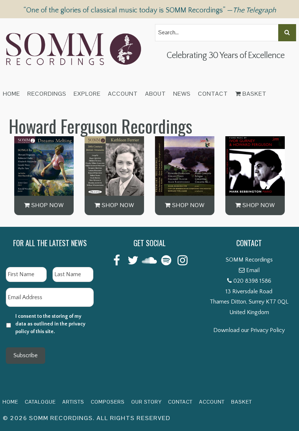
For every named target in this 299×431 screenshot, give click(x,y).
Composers (108, 401)
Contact (213, 94)
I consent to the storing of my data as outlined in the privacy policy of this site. (50, 324)
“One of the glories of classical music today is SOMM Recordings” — (149, 10)
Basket (254, 94)
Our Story (146, 401)
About (155, 94)
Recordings (46, 94)
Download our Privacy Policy (249, 330)
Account (123, 94)
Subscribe (25, 355)
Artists (73, 401)
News (182, 94)
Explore (87, 94)
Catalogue (40, 401)
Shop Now (47, 205)
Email (253, 270)
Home (11, 94)
